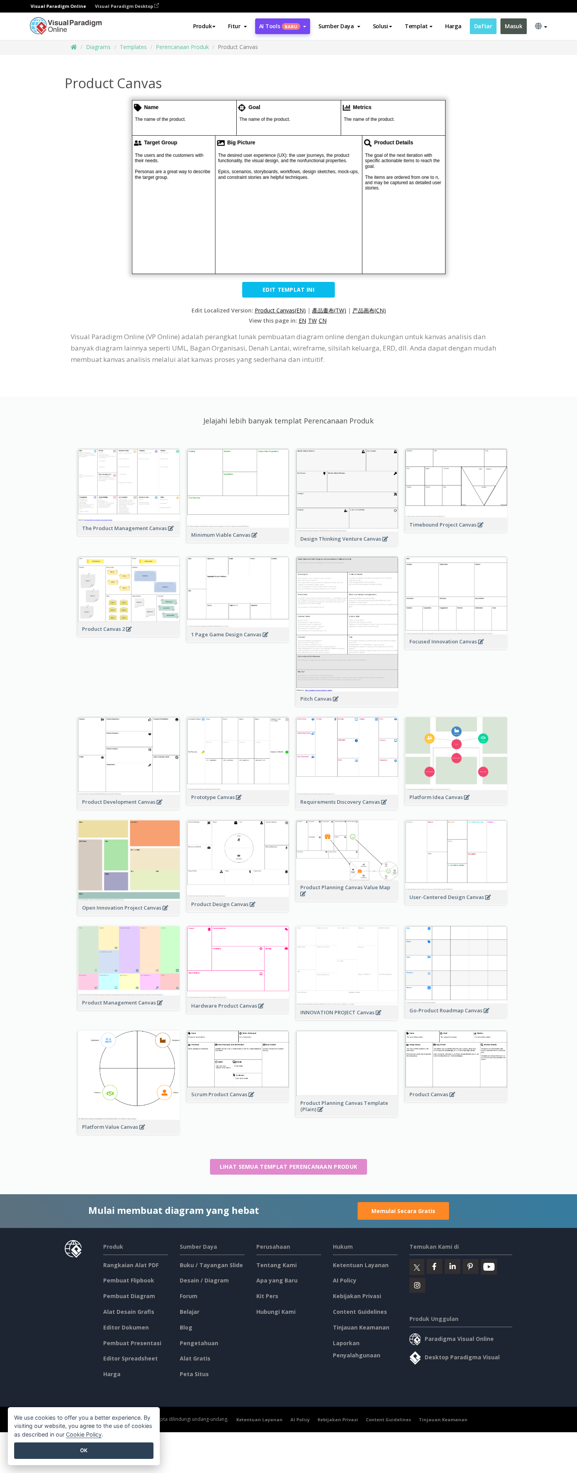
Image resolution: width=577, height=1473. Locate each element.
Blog (186, 1327)
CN (323, 320)
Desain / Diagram (204, 1280)
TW (312, 320)
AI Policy (344, 1280)
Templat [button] (416, 26)
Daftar (483, 26)
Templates (133, 47)
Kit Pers (267, 1296)
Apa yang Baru (277, 1280)
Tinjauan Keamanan (361, 1327)
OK (84, 1450)
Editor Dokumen (126, 1327)
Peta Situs (194, 1374)
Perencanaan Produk (182, 47)
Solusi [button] (380, 26)
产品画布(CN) (369, 310)
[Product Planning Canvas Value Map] (347, 898)
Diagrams (98, 47)
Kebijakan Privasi (357, 1296)
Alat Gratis (195, 1358)
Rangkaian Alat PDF (131, 1265)
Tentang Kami (276, 1265)
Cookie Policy (84, 1434)
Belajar (189, 1311)
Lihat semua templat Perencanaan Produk (288, 1166)
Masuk (513, 26)
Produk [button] (202, 26)
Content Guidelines (360, 1311)
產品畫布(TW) (329, 310)
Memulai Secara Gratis (403, 1211)
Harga (453, 26)
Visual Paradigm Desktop (124, 6)
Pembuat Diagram (129, 1296)
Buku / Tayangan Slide (211, 1265)
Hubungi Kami (276, 1311)
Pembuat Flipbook (128, 1280)
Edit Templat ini (288, 289)
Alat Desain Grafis (128, 1311)
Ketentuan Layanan (361, 1265)
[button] (237, 26)
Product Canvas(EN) (280, 310)
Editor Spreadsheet (130, 1358)
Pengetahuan (199, 1343)
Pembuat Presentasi (132, 1343)
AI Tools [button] (278, 26)
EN (302, 320)
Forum (188, 1296)
